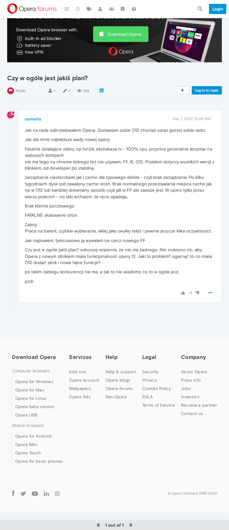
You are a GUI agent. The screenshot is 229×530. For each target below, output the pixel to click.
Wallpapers (80, 388)
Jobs (186, 388)
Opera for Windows (34, 381)
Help (111, 357)
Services (80, 357)
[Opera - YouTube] (35, 493)
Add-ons (77, 371)
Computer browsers (31, 371)
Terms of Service (158, 405)
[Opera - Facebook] (13, 493)
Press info (191, 380)
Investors (190, 396)
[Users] (100, 9)
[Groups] (111, 9)
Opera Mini (26, 444)
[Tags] (89, 9)
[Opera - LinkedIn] (46, 493)
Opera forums (119, 388)
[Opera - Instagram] (57, 493)
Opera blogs (118, 380)
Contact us (192, 413)
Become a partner (199, 405)
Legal (149, 357)
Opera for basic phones (39, 461)
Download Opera (124, 34)
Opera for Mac (29, 390)
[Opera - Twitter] (23, 493)
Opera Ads (80, 396)
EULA (147, 396)
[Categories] (66, 9)
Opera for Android (33, 436)
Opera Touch (28, 452)
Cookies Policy (156, 388)
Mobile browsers (28, 425)
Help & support (121, 371)
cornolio (33, 119)
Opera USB (26, 415)
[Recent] (78, 9)
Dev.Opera (116, 396)
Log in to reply (207, 90)
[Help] (134, 9)
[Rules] (123, 9)
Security (150, 371)
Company (193, 357)
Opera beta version (34, 406)
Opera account (84, 380)
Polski (21, 91)
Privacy (149, 380)
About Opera (194, 371)
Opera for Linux (30, 398)
